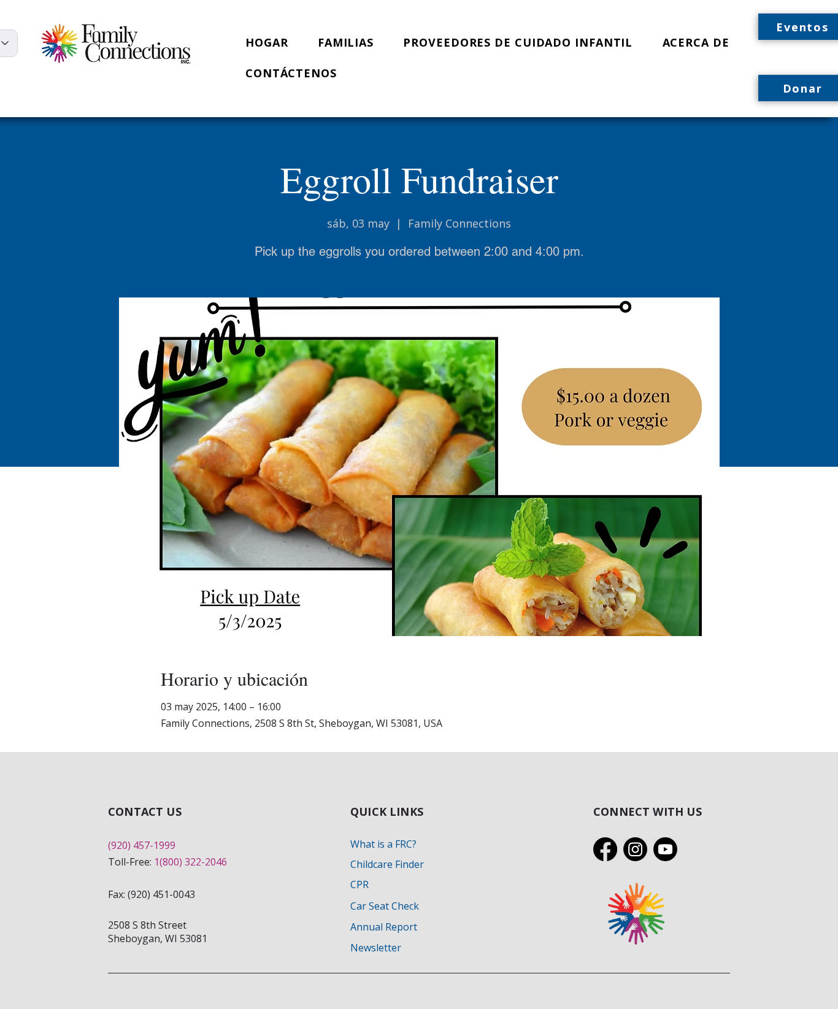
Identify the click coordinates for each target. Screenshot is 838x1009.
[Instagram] (635, 849)
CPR (359, 884)
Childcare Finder (387, 864)
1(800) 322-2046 (190, 862)
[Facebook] (605, 849)
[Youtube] (665, 849)
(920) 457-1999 (141, 845)
